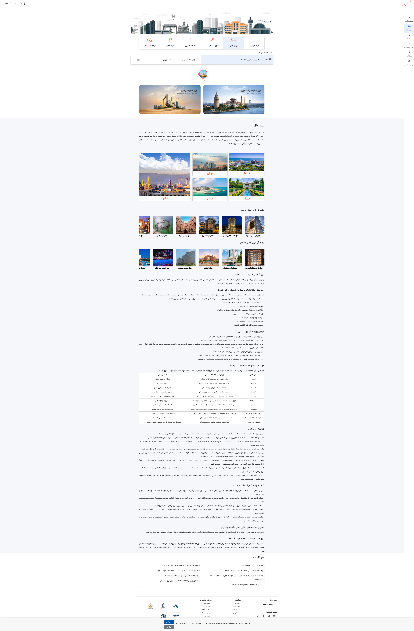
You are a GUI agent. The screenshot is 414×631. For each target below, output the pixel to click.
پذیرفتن (169, 622)
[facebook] (263, 616)
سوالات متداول (206, 610)
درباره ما (237, 603)
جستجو (140, 60)
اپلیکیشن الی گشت (234, 613)
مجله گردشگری (235, 610)
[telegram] (258, 616)
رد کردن (169, 627)
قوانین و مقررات (206, 613)
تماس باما (237, 606)
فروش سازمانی (206, 616)
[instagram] (274, 616)
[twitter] (269, 616)
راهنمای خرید (207, 606)
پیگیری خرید (207, 603)
